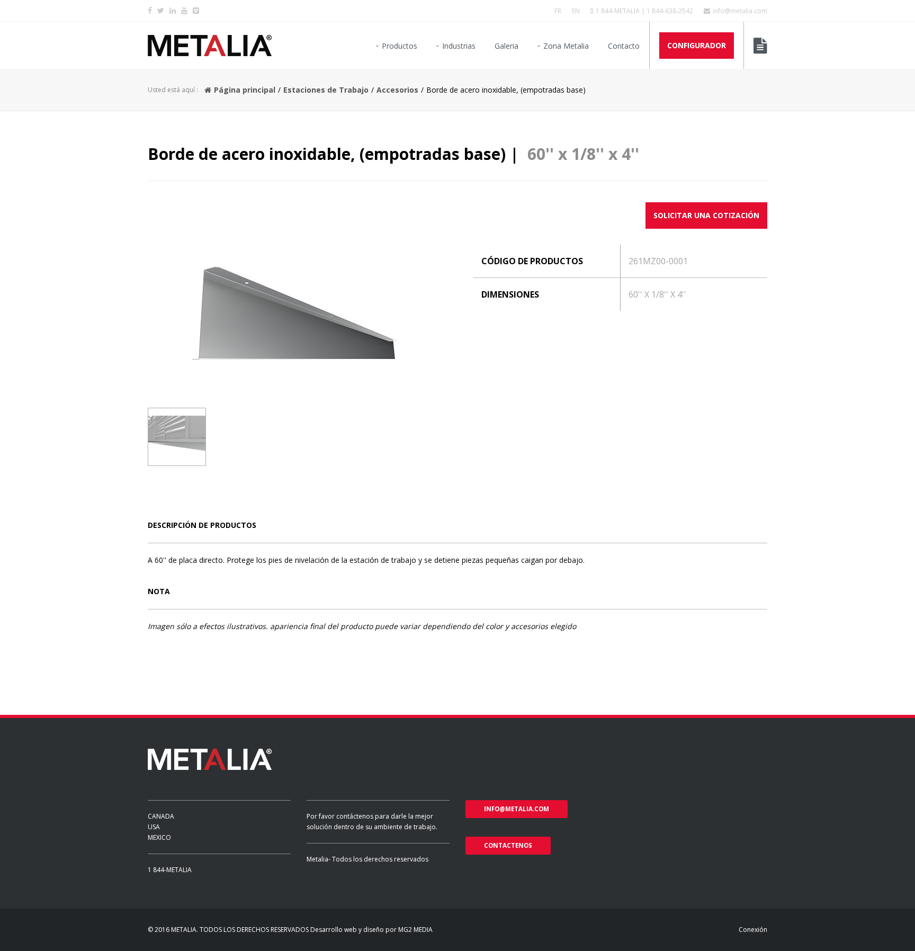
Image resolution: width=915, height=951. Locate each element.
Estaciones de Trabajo (326, 90)
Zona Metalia (566, 46)
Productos (399, 46)
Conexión (753, 929)
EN (576, 10)
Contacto (624, 46)
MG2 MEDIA (415, 929)
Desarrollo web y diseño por (353, 929)
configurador (696, 45)
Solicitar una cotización (706, 215)
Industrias (459, 46)
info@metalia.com (740, 10)
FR (557, 10)
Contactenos (508, 845)
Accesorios (397, 90)
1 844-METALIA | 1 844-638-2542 (644, 10)
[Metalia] (210, 45)
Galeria (506, 46)
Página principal (244, 90)
